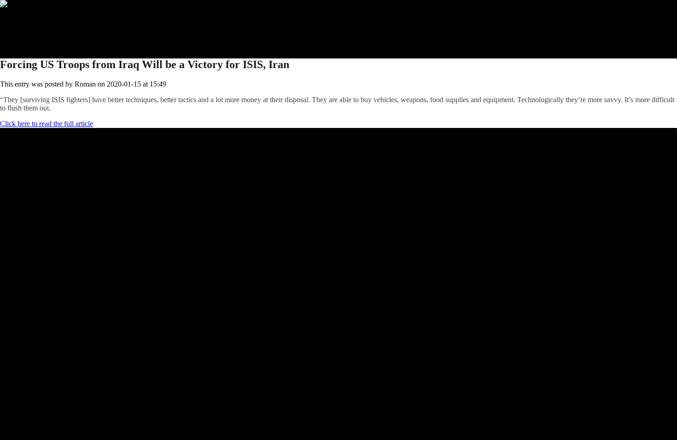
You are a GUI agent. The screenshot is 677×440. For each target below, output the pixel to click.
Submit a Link (39, 20)
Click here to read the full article (46, 123)
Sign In (29, 37)
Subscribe (32, 29)
